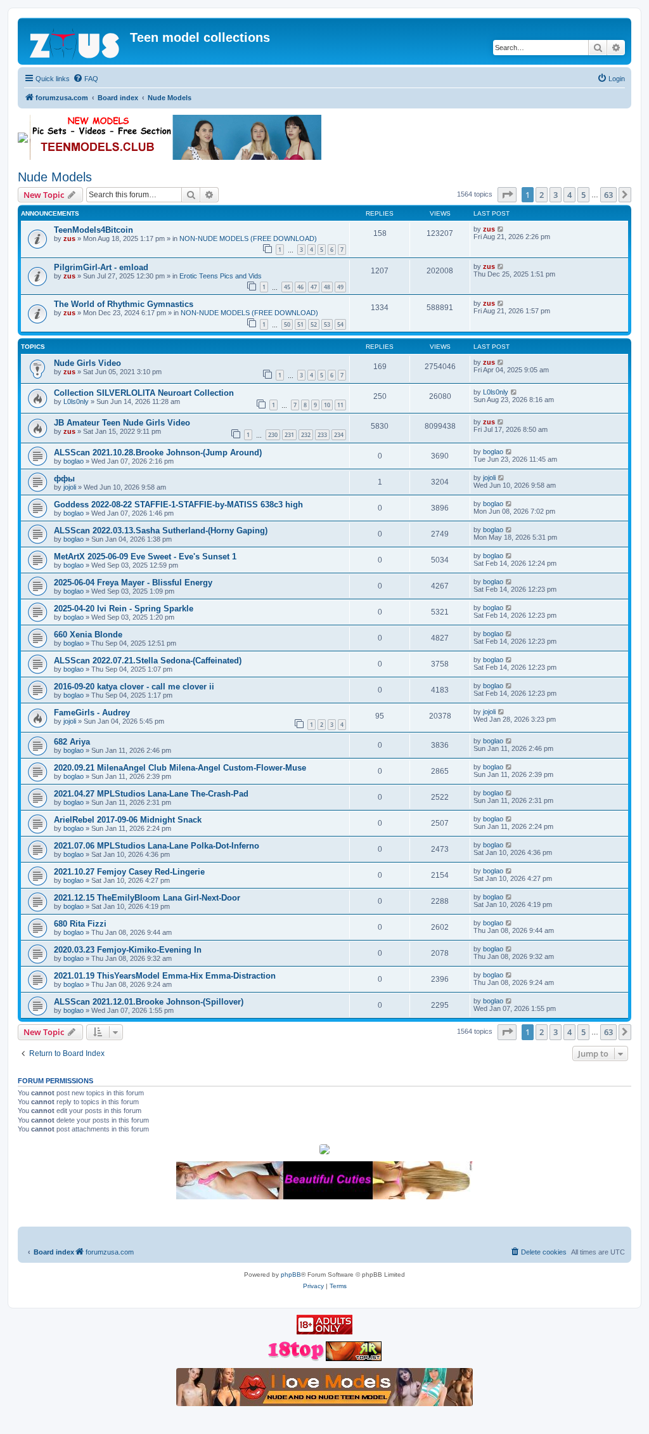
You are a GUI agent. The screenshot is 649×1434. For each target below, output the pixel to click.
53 (327, 324)
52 (314, 324)
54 (340, 324)
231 (289, 435)
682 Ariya (72, 741)
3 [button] (555, 194)
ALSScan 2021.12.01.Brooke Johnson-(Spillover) (148, 1002)
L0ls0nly (76, 401)
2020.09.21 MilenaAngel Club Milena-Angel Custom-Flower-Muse (180, 767)
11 (340, 405)
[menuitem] (85, 78)
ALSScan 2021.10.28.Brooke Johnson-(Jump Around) (158, 452)
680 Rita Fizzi (80, 924)
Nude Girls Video (87, 363)
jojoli (69, 487)
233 (322, 435)
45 (287, 287)
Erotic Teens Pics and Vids (220, 276)
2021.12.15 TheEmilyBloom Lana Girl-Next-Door (147, 898)
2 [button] (541, 194)
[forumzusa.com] (75, 41)
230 (273, 435)
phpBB (291, 1274)
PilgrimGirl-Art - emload (101, 267)
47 (314, 287)
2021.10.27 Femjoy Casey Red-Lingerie (129, 872)
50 (287, 324)
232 (306, 435)
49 (340, 287)
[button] (507, 194)
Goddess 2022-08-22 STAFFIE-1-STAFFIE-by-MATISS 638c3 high (178, 504)
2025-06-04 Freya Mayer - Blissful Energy (133, 582)
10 (327, 405)
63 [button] (608, 194)
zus (69, 238)
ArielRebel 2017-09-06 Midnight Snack (128, 820)
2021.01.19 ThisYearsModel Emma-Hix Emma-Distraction (165, 976)
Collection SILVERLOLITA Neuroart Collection (144, 393)
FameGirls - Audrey (92, 712)
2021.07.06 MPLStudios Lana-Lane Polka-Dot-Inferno (156, 846)
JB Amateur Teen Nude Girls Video (122, 422)
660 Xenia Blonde (88, 634)
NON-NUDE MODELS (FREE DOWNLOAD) (248, 238)
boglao (73, 461)
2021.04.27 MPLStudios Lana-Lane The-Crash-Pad (151, 793)
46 (300, 287)
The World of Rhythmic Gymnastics (123, 304)
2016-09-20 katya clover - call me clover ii (134, 686)
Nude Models (55, 177)
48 (327, 287)
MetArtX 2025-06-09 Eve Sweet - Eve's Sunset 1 (145, 556)
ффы (64, 478)
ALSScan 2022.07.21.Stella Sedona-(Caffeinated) (147, 660)
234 (339, 435)
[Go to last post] (501, 229)
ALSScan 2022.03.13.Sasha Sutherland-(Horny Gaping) (160, 530)
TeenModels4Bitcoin (93, 230)
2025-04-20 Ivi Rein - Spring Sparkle (123, 608)
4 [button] (569, 194)
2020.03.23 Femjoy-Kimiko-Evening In (128, 950)
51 (300, 324)
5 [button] (583, 194)
